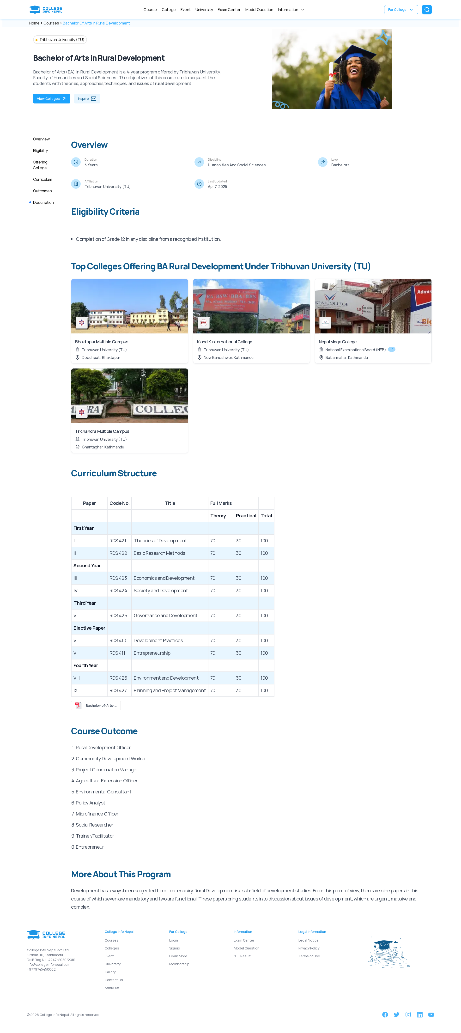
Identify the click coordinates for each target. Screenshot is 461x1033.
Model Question (259, 9)
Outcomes (42, 190)
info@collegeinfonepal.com (48, 964)
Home (34, 23)
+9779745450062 (41, 969)
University (204, 9)
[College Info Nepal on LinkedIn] (420, 1015)
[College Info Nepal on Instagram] (408, 1014)
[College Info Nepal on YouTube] (431, 1015)
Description (43, 202)
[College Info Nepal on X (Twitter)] (397, 1014)
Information (288, 9)
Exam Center (229, 9)
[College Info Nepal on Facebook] (385, 1015)
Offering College (40, 164)
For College (397, 9)
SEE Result (242, 956)
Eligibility (40, 150)
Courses (51, 23)
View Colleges (48, 98)
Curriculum (42, 179)
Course (150, 9)
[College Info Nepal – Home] (46, 9)
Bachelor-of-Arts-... (101, 705)
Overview (41, 139)
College (169, 9)
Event (186, 9)
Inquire (83, 98)
